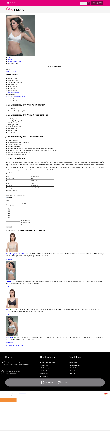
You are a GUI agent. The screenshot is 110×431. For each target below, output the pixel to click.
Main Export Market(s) (14, 152)
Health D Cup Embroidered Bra (15, 254)
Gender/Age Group (13, 121)
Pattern (10, 132)
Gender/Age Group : (30, 256)
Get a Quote (97, 3)
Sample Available (13, 146)
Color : (93, 254)
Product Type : (73, 254)
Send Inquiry (22, 96)
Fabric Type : (91, 282)
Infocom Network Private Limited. (22, 395)
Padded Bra (44, 376)
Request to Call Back (12, 96)
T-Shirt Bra (44, 371)
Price (9, 109)
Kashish (8, 282)
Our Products (75, 10)
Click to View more (13, 92)
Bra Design (11, 128)
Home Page (49, 10)
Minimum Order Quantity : (47, 254)
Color (9, 127)
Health (8, 309)
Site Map (73, 373)
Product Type (12, 130)
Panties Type (11, 119)
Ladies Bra (44, 365)
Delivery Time (12, 144)
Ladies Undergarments (48, 362)
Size (9, 123)
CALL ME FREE (19, 345)
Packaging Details (13, 150)
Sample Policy (12, 148)
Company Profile (61, 10)
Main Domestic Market (14, 154)
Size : (43, 256)
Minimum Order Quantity (15, 111)
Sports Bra (44, 373)
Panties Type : (16, 256)
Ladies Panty (45, 368)
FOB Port (10, 140)
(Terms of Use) (22, 393)
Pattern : (83, 254)
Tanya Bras (9, 337)
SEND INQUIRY (10, 345)
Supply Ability (12, 142)
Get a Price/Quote (11, 71)
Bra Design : (62, 254)
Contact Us (86, 10)
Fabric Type (11, 125)
